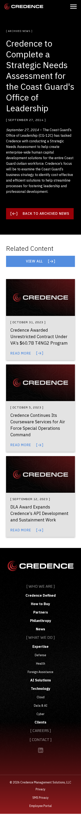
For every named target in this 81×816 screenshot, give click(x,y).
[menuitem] (40, 608)
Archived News (19, 31)
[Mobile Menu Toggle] (73, 7)
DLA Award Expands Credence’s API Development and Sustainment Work (39, 513)
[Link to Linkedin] (40, 750)
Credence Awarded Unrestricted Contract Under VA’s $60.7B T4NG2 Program (39, 336)
